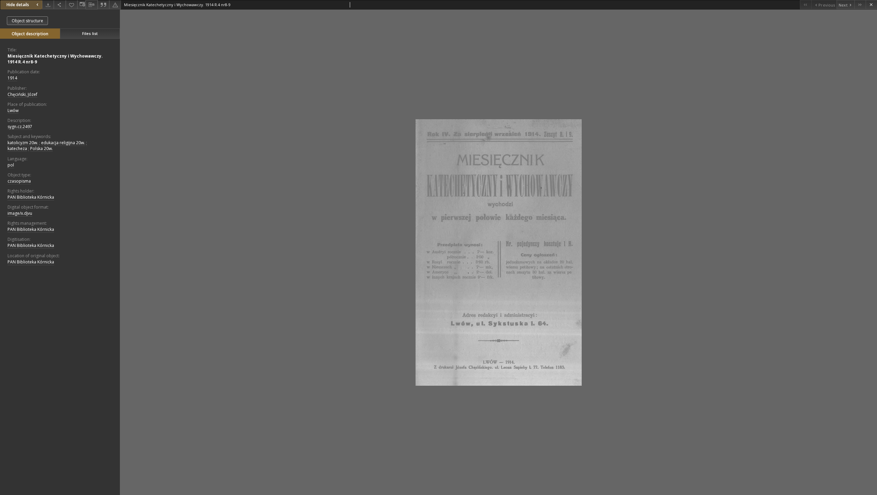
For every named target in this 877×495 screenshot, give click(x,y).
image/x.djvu (20, 213)
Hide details (18, 5)
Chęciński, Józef (22, 94)
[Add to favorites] (71, 4)
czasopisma (19, 181)
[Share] (59, 4)
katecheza (17, 148)
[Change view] (81, 4)
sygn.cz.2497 (20, 126)
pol (11, 165)
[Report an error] (115, 4)
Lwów (13, 110)
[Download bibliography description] (91, 5)
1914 (12, 78)
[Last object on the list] (860, 4)
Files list (90, 33)
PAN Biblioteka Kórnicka (31, 197)
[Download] (48, 4)
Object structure (27, 21)
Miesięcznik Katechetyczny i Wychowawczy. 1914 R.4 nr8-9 (55, 59)
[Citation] (103, 4)
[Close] (871, 4)
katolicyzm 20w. (23, 143)
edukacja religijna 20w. (63, 143)
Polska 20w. (41, 148)
